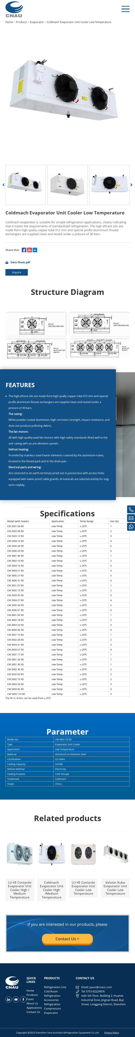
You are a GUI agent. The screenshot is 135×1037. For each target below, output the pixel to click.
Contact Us (33, 1012)
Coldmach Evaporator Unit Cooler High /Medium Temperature (51, 889)
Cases (30, 999)
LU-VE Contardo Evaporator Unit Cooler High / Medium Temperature (19, 889)
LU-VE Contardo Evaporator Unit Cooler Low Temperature (83, 887)
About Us (32, 1003)
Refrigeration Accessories (52, 998)
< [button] (3, 184)
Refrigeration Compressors (52, 1006)
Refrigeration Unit (55, 987)
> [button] (131, 184)
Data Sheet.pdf (20, 262)
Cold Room (51, 991)
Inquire (16, 272)
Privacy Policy (111, 1032)
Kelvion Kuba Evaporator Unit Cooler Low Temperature (115, 887)
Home (30, 990)
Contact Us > (67, 938)
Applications (34, 1008)
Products (32, 995)
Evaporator (51, 1013)
